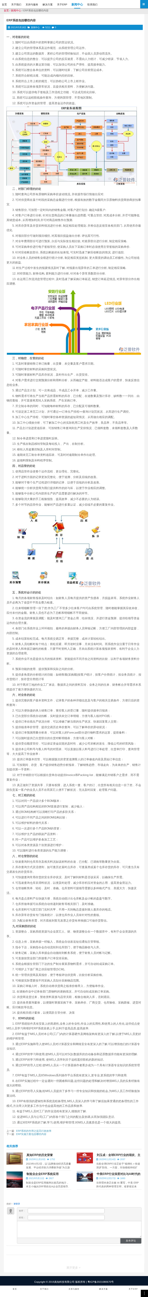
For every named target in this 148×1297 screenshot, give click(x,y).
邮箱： (22, 1217)
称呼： (22, 1211)
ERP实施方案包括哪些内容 (31, 1134)
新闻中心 (16, 10)
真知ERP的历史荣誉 (40, 1155)
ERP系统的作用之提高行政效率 (33, 1130)
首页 (6, 10)
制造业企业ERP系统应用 (43, 1173)
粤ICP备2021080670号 (100, 1281)
